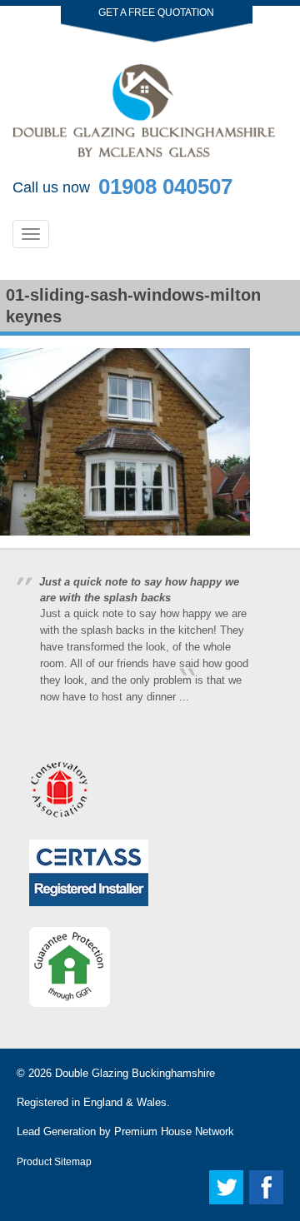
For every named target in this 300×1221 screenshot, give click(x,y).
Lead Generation (56, 1131)
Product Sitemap (54, 1161)
